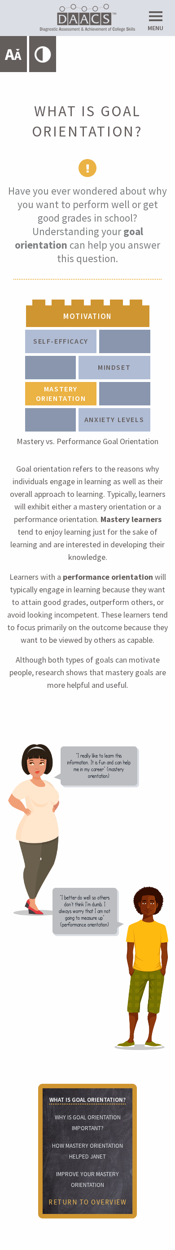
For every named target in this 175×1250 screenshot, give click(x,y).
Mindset (114, 367)
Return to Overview (87, 1202)
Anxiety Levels (114, 419)
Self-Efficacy (60, 340)
